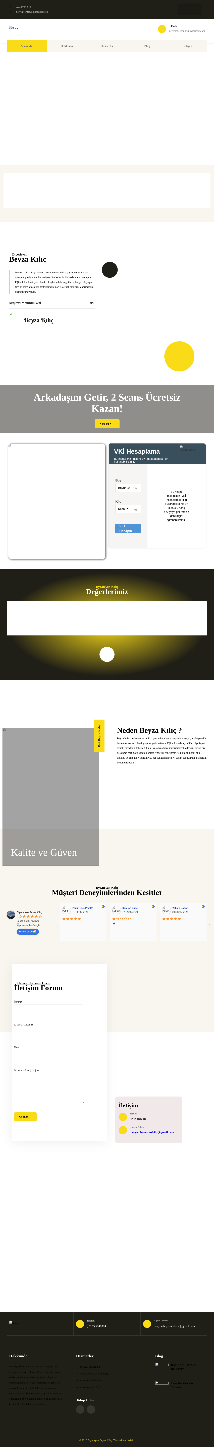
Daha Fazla (32, 1274)
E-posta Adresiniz (23, 1024)
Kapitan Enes (130, 908)
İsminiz (18, 1001)
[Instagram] (182, 8)
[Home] (13, 28)
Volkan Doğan (180, 908)
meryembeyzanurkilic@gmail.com (152, 1132)
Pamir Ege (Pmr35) (82, 908)
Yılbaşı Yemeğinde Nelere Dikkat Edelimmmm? (127, 1236)
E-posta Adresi (137, 1127)
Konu (17, 1047)
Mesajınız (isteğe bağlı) (26, 1070)
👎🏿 (114, 923)
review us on (26, 931)
